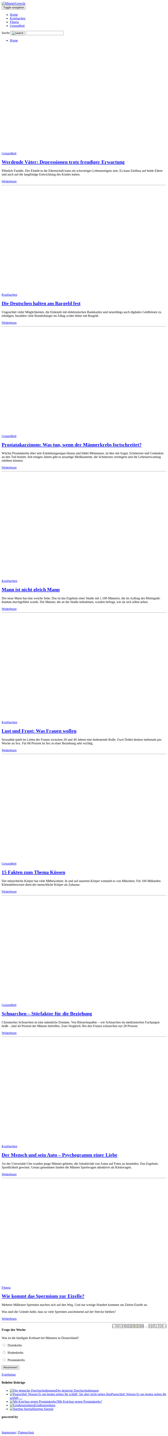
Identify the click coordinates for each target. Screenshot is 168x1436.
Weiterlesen (9, 181)
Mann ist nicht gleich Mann (31, 589)
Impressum (9, 1432)
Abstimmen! (10, 1367)
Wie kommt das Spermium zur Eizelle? (43, 1296)
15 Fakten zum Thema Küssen (33, 872)
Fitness (14, 22)
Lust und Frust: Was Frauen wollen (39, 731)
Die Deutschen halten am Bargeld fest (41, 303)
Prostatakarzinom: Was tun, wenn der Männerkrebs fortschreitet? (72, 444)
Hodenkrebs (14, 1352)
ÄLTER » (159, 1326)
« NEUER (119, 1326)
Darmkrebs (14, 1345)
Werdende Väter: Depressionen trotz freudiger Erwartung (63, 162)
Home (14, 14)
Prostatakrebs (15, 1360)
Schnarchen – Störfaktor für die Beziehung (47, 1013)
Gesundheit (17, 25)
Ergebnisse (9, 1374)
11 (150, 1326)
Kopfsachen (17, 18)
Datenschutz (26, 1432)
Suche (6, 33)
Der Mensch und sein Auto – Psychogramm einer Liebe (59, 1155)
